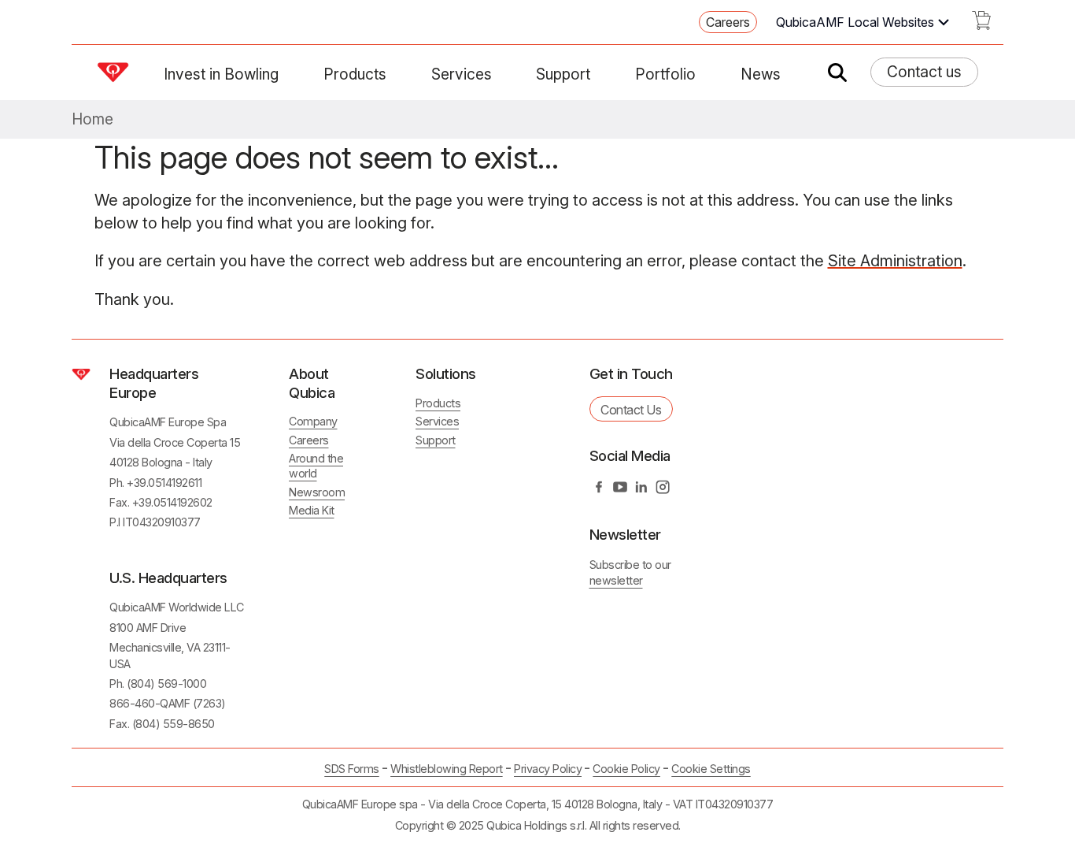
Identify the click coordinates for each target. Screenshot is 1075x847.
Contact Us (630, 410)
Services (461, 74)
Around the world (316, 465)
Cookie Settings (711, 769)
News (761, 74)
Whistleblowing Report (446, 768)
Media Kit (311, 510)
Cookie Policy (626, 768)
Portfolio (665, 74)
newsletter (616, 580)
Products (354, 74)
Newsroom (317, 492)
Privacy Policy (548, 768)
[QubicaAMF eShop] (981, 25)
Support (563, 74)
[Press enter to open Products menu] (396, 74)
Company (313, 421)
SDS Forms (351, 768)
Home (92, 119)
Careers (728, 22)
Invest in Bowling (221, 74)
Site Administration (895, 260)
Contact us (924, 71)
